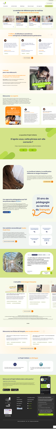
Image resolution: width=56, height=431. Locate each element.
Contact (18, 397)
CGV (28, 421)
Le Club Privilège (19, 401)
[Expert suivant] (52, 104)
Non (32, 150)
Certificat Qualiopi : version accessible (8, 416)
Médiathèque (22, 6)
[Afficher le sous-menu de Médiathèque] (25, 6)
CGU (26, 421)
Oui (23, 150)
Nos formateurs (19, 399)
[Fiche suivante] (44, 331)
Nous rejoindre (19, 403)
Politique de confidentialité (34, 421)
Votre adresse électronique (42, 402)
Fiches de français (31, 6)
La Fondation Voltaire (31, 397)
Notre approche (39, 6)
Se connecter (50, 3)
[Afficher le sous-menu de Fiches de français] (34, 6)
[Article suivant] (51, 282)
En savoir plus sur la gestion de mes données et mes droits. (46, 412)
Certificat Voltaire (14, 6)
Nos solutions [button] (5, 6)
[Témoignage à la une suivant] (49, 254)
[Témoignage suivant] (51, 35)
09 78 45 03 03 (51, 0)
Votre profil (40, 405)
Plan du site (19, 405)
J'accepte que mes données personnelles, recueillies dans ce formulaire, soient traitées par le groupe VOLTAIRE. (46, 411)
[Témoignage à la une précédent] (28, 254)
